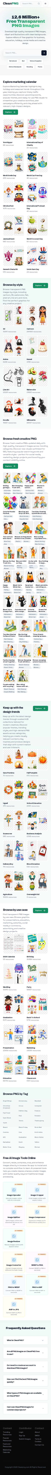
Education (7, 1078)
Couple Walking (9, 692)
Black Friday (23, 1127)
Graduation (7, 1017)
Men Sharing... (9, 642)
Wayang (21, 1147)
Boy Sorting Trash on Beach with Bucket (24, 636)
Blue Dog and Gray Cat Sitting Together (25, 513)
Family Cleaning (9, 665)
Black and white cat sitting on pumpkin (41, 587)
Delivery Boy (8, 864)
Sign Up (22, 1435)
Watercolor (31, 390)
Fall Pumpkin (32, 773)
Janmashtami (8, 239)
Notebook (13, 61)
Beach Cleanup (24, 665)
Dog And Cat (24, 519)
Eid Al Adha (38, 1132)
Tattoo (37, 1142)
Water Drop (7, 1147)
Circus (21, 1106)
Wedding (6, 987)
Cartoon (30, 329)
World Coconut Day (35, 239)
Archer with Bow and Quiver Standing (32, 564)
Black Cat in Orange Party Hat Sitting (8, 611)
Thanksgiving (39, 1121)
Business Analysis (34, 834)
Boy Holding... (43, 569)
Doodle (6, 420)
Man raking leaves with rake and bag (23, 686)
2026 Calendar (9, 957)
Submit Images (25, 1439)
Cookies (6, 1132)
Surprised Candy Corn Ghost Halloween (29, 588)
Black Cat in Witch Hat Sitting (17, 587)
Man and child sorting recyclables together (21, 564)
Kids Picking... (37, 516)
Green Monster (42, 618)
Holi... (5, 519)
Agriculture (7, 894)
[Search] (39, 3)
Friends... (37, 642)
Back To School (33, 1017)
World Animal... (24, 516)
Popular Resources (7, 1439)
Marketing (31, 1048)
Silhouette (31, 420)
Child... (42, 566)
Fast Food (6, 1113)
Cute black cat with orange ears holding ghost (20, 612)
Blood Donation (33, 864)
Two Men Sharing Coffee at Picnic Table (9, 636)
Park (20, 1116)
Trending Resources (7, 1433)
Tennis (21, 1121)
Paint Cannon (30, 493)
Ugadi (5, 803)
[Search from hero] (44, 52)
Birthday (30, 957)
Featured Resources (7, 1445)
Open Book (7, 1118)
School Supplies (36, 61)
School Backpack (15, 67)
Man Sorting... (39, 544)
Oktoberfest (8, 206)
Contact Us (39, 1445)
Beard (5, 1127)
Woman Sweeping (22, 668)
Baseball (38, 1101)
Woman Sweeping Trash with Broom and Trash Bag (24, 662)
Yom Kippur (7, 142)
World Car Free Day (34, 175)
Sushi (21, 1142)
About (37, 1432)
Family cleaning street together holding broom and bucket (9, 662)
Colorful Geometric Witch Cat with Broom (32, 612)
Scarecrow (7, 834)
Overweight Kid (33, 894)
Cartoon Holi (30, 490)
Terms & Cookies (38, 1440)
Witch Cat (32, 617)
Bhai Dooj (7, 541)
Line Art (6, 390)
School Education (34, 803)
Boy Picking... (23, 642)
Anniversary (23, 1101)
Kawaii (29, 359)
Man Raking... (22, 692)
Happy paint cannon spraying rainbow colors (30, 488)
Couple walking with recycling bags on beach (8, 686)
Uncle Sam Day (33, 269)
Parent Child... (8, 667)
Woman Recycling (7, 569)
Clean (11, 3)
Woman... (41, 490)
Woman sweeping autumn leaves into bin (40, 662)
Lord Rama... (32, 566)
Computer (38, 1106)
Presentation (8, 1048)
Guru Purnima (8, 773)
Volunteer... (7, 490)
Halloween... (8, 592)
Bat (23, 61)
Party (29, 987)
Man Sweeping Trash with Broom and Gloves (17, 488)
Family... (6, 590)
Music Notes (39, 1137)
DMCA (37, 1435)
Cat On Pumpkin (39, 593)
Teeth (5, 1123)
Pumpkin (38, 1116)
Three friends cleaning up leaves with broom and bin (40, 636)
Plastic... (18, 541)
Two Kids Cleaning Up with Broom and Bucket (39, 513)
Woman (37, 1147)
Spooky (28, 590)
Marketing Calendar (7, 1451)
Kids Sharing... (7, 545)
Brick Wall (38, 1127)
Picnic (40, 67)
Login (21, 1432)
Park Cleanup (8, 639)
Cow (20, 1132)
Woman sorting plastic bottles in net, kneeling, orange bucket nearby (23, 538)
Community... (38, 639)
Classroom (31, 1078)
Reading (30, 67)
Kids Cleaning (37, 519)
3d (4, 329)
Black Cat (17, 592)
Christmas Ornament (6, 1107)
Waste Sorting (40, 541)
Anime (5, 359)
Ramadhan (6, 1142)
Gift (4, 1137)
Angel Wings (7, 1101)
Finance (37, 1111)
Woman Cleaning (41, 494)
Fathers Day (23, 1111)
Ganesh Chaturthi (10, 269)
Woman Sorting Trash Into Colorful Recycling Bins (9, 564)
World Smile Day (9, 175)
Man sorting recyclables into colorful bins (40, 538)
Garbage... (7, 493)
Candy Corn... (28, 593)
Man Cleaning (17, 493)
